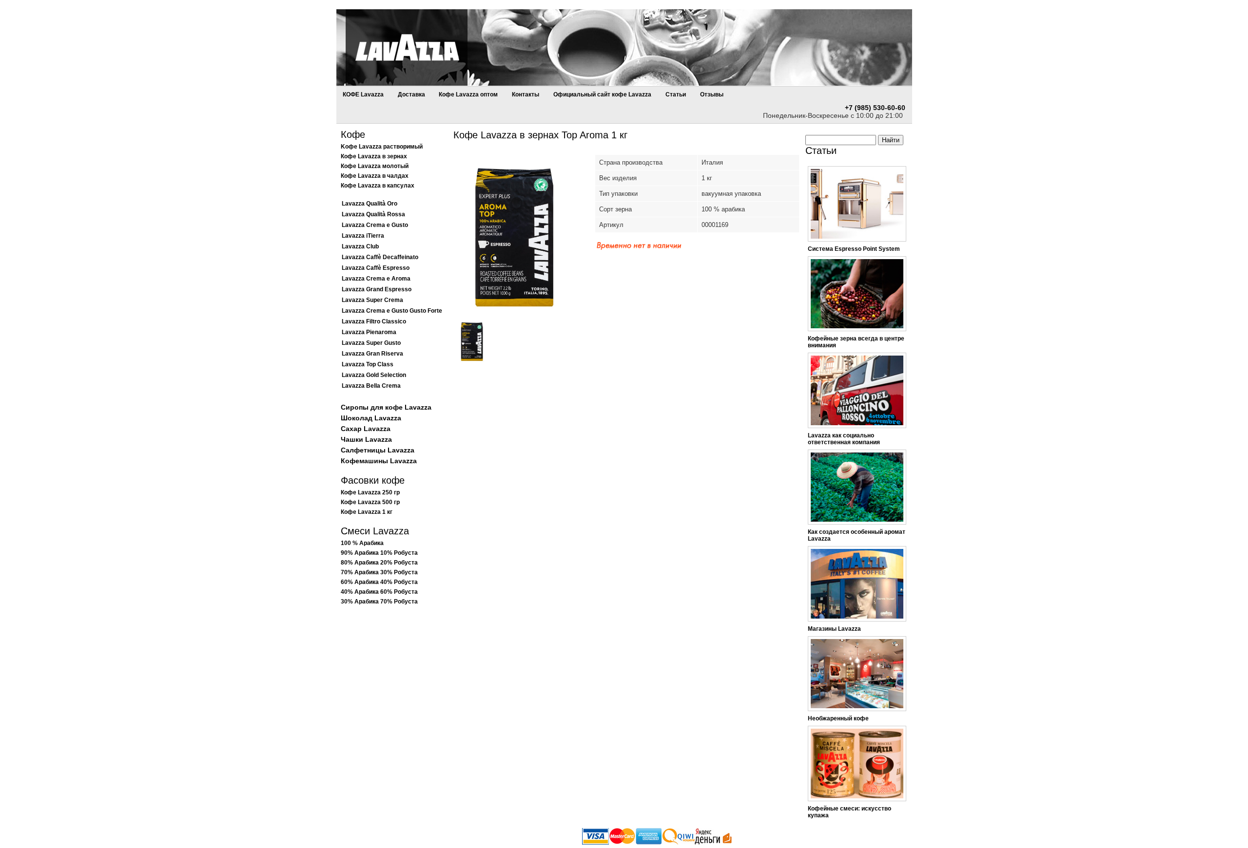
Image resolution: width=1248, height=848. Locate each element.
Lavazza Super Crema (372, 300)
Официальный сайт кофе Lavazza (602, 94)
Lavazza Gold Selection (374, 375)
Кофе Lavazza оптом (468, 94)
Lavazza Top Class (367, 364)
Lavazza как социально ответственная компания (844, 439)
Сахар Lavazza (365, 429)
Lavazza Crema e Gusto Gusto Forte (392, 310)
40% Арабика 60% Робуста (379, 591)
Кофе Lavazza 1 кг (366, 512)
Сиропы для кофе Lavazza (386, 407)
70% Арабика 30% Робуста (379, 572)
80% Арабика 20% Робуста (379, 562)
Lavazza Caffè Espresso (376, 267)
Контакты (525, 94)
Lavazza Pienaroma (369, 332)
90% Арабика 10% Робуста (379, 552)
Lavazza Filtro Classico (374, 321)
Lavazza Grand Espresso (376, 289)
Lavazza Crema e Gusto (375, 225)
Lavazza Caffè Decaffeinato (380, 257)
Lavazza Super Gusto (371, 342)
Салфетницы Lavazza (377, 450)
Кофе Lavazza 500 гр (370, 502)
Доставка (412, 94)
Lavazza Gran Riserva (372, 353)
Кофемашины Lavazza (379, 461)
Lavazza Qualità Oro (369, 203)
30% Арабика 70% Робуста (379, 601)
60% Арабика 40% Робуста (379, 582)
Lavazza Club (360, 246)
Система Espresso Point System (854, 248)
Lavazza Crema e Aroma (376, 278)
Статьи (675, 94)
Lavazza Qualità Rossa (373, 214)
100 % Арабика (362, 543)
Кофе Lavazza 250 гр (370, 492)
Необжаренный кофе (838, 718)
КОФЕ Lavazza (363, 94)
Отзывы (711, 94)
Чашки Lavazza (366, 439)
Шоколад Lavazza (371, 418)
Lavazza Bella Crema (371, 385)
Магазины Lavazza (834, 628)
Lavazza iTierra (363, 235)
